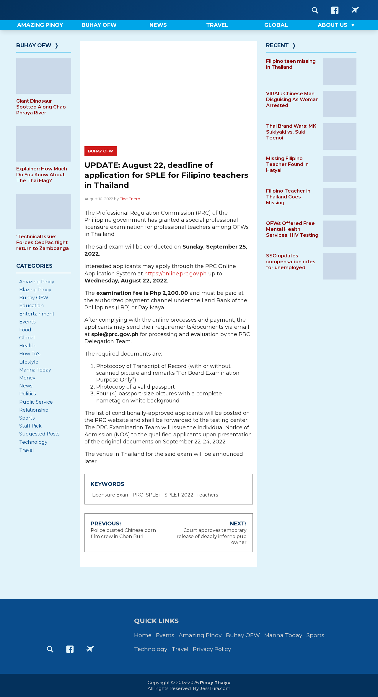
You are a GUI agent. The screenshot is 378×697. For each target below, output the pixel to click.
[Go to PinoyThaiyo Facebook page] (335, 10)
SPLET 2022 (178, 495)
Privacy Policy (212, 649)
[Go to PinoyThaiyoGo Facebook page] (355, 10)
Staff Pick (30, 426)
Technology (33, 442)
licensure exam (111, 495)
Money (27, 378)
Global (27, 338)
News (25, 386)
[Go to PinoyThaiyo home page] (53, 10)
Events (27, 322)
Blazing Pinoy (35, 289)
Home (142, 635)
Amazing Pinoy (36, 282)
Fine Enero (130, 198)
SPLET (154, 495)
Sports (27, 418)
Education (31, 305)
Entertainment (37, 314)
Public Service (36, 402)
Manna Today (35, 370)
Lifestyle (28, 362)
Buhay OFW (100, 151)
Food (25, 330)
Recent (277, 45)
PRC (138, 495)
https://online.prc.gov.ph (175, 273)
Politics (27, 394)
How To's (29, 353)
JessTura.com (215, 688)
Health (27, 345)
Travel (26, 450)
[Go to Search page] (315, 10)
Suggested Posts (39, 434)
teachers (207, 495)
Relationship (33, 410)
